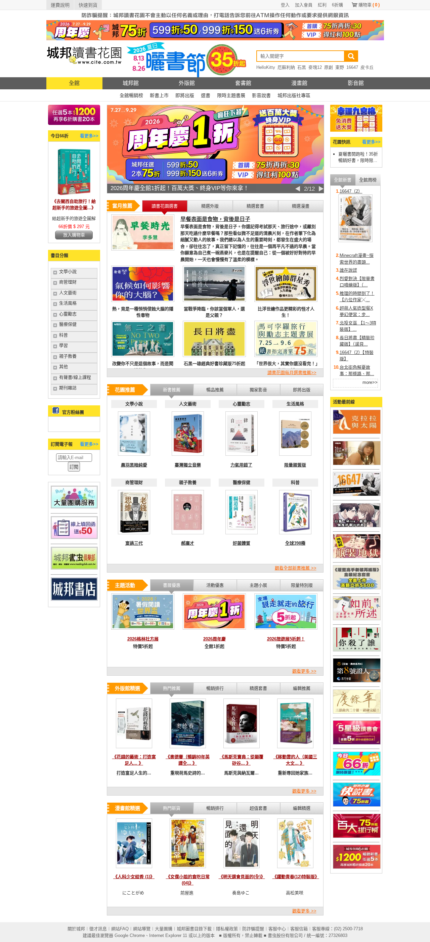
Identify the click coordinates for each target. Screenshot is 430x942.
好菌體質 (241, 543)
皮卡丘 (367, 67)
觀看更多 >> (304, 671)
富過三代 (134, 543)
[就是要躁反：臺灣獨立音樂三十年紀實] (188, 457)
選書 (205, 95)
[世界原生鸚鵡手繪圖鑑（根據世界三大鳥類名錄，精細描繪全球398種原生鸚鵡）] (295, 536)
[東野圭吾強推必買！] (357, 650)
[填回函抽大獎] (74, 537)
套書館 (243, 83)
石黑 (301, 67)
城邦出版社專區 (293, 95)
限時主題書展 (231, 95)
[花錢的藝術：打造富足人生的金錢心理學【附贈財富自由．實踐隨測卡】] (134, 750)
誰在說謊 (348, 270)
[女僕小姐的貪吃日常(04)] (188, 869)
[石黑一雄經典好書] (357, 432)
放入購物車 (74, 234)
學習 (63, 345)
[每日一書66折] (357, 774)
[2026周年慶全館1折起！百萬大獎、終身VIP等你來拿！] (215, 182)
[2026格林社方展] (142, 631)
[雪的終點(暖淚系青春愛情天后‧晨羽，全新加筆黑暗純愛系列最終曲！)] (134, 457)
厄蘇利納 (286, 67)
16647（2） (351, 191)
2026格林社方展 (143, 638)
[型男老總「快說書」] (357, 805)
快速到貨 (88, 5)
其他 (63, 366)
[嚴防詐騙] (215, 18)
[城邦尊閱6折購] (74, 123)
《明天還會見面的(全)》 (242, 876)
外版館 (187, 83)
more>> (370, 382)
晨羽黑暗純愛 (134, 464)
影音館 (356, 83)
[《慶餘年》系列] (357, 712)
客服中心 (277, 928)
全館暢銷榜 (131, 95)
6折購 (337, 4)
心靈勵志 (68, 313)
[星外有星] (188, 536)
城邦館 (131, 83)
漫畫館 (299, 83)
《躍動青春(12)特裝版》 (295, 876)
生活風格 (68, 303)
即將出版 (184, 95)
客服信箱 (299, 928)
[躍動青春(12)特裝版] (295, 869)
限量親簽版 (295, 464)
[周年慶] (215, 38)
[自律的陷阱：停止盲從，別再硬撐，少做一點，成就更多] (241, 457)
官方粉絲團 (73, 412)
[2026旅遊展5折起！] (285, 631)
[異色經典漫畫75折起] (357, 556)
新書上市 (159, 95)
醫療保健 (68, 324)
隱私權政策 (227, 928)
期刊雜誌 (68, 387)
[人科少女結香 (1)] (134, 869)
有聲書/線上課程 (75, 377)
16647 (352, 67)
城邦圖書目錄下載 (194, 928)
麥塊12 (315, 67)
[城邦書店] (74, 599)
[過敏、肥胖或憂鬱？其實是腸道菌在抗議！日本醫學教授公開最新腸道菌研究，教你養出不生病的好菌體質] (241, 536)
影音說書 (261, 95)
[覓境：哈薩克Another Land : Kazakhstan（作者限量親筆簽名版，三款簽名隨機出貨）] (295, 457)
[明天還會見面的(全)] (241, 869)
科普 (63, 335)
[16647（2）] (355, 240)
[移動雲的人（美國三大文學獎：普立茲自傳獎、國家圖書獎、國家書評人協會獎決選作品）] (295, 750)
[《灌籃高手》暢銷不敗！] (357, 587)
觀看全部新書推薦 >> (295, 568)
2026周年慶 (214, 638)
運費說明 (60, 5)
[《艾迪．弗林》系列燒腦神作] (357, 680)
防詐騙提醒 (253, 928)
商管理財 (68, 281)
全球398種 (295, 543)
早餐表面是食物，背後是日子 (215, 219)
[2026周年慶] (214, 631)
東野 (339, 67)
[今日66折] (74, 193)
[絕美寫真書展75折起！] (357, 463)
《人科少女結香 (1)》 (134, 876)
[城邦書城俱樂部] (74, 568)
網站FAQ (120, 928)
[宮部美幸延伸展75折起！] (357, 618)
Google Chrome (130, 935)
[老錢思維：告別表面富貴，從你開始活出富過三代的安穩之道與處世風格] (134, 536)
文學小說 (68, 271)
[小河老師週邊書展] (357, 494)
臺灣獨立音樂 (188, 464)
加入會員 (303, 4)
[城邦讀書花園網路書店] (84, 75)
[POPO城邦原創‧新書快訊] (357, 525)
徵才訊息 (98, 928)
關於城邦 (76, 928)
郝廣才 (187, 543)
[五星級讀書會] (357, 743)
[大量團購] (74, 506)
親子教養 (68, 356)
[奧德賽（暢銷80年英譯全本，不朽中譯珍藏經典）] (188, 750)
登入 (285, 4)
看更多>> (89, 135)
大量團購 (163, 928)
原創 (328, 67)
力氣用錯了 (241, 464)
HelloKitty (265, 67)
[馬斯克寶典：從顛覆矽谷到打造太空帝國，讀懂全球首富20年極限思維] (241, 750)
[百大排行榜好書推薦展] (357, 836)
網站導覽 (141, 928)
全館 (74, 83)
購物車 (369, 4)
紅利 (322, 4)
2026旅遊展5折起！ (286, 638)
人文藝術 (68, 292)
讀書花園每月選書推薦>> (291, 372)
